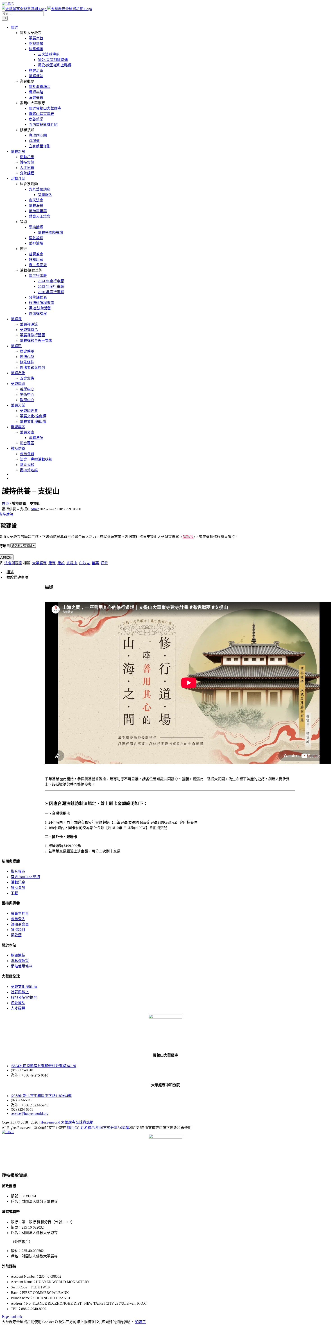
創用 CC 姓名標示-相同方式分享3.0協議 (97, 1128)
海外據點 (18, 1003)
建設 (61, 563)
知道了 (140, 1322)
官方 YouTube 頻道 (25, 877)
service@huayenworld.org (29, 1113)
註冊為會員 (20, 924)
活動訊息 (18, 882)
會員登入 (18, 919)
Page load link (12, 1317)
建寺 (52, 563)
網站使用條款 (21, 966)
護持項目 (18, 930)
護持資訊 (18, 888)
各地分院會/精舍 (24, 997)
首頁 (5, 504)
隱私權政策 (20, 961)
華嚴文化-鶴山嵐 (24, 987)
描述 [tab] (10, 572)
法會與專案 (13, 563)
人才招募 (18, 1008)
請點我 (188, 537)
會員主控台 (20, 913)
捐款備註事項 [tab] (17, 577)
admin (35, 509)
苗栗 (95, 563)
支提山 (71, 563)
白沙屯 (84, 563)
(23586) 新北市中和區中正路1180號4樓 (41, 1096)
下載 (14, 893)
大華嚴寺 (39, 563)
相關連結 (18, 955)
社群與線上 (20, 992)
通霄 (104, 563)
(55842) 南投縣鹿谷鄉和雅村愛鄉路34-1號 (43, 1066)
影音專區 (18, 871)
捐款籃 (16, 935)
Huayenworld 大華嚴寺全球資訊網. (67, 1122)
